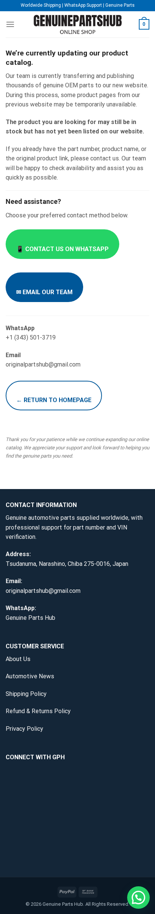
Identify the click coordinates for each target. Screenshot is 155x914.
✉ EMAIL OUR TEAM (44, 292)
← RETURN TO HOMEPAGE (53, 400)
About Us (18, 659)
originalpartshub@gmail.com (43, 590)
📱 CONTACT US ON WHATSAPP (62, 249)
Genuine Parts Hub (30, 617)
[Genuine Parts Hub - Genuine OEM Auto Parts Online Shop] (77, 24)
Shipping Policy (26, 693)
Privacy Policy (24, 728)
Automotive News (30, 676)
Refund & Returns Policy (38, 711)
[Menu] (10, 24)
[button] (138, 897)
